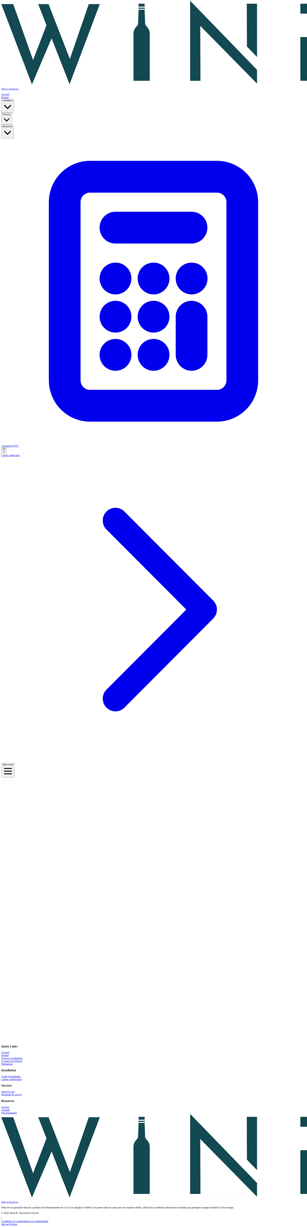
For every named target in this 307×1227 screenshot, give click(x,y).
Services (7, 114)
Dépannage (7, 1064)
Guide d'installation (11, 1076)
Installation (8, 100)
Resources (7, 126)
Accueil (5, 94)
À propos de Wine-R (11, 1061)
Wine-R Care (8, 1091)
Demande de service (11, 1094)
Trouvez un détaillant (12, 1058)
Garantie (5, 1110)
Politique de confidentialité (34, 1221)
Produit (5, 97)
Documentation (9, 1113)
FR (4, 449)
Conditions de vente (11, 1221)
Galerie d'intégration (11, 1079)
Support (5, 1107)
